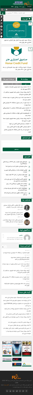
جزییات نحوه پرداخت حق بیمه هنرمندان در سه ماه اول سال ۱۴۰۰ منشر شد (17, 68)
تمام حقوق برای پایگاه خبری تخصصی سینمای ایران (20, 385)
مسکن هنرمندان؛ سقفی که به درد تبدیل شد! (16, 166)
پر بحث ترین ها (8, 79)
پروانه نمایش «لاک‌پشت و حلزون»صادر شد (19, 322)
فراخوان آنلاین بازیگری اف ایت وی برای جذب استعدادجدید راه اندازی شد (15, 180)
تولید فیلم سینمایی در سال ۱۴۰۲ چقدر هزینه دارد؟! (16, 176)
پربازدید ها (24, 79)
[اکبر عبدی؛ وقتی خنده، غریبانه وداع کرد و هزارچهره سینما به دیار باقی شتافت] (16, 222)
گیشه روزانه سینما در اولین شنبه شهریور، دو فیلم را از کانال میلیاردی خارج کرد (16, 271)
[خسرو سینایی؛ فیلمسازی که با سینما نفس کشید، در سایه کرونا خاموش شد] (16, 215)
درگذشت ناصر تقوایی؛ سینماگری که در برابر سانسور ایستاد (16, 185)
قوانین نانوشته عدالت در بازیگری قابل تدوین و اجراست (15, 171)
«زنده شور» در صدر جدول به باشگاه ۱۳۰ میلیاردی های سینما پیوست (15, 278)
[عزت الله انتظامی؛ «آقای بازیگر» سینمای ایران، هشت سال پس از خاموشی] (16, 207)
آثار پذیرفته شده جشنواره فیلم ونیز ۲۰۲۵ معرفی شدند (16, 301)
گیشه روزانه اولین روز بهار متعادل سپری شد (19, 325)
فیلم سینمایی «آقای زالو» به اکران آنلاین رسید (18, 127)
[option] (16, 252)
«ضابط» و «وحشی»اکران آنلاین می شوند (19, 124)
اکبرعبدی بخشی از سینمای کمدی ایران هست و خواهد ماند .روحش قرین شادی (14, 238)
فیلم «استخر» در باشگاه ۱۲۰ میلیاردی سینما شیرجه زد (14, 13)
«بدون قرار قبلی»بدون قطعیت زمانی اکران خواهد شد (16, 328)
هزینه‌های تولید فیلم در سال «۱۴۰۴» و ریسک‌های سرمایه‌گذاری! (15, 163)
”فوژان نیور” (6, 385)
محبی (20, 235)
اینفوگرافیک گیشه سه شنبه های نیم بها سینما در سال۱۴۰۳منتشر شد (15, 189)
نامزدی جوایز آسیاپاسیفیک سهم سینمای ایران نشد (17, 298)
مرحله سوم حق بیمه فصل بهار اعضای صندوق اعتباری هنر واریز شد (17, 41)
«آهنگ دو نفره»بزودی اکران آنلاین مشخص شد (18, 314)
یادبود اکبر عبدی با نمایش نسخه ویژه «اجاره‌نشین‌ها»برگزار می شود (20, 258)
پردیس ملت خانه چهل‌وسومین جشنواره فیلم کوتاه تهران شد (16, 284)
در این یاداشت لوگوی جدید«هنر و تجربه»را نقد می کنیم (15, 194)
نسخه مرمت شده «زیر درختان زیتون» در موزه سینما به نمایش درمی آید (15, 265)
